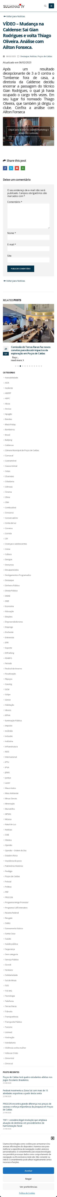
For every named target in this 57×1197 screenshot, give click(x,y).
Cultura (8, 544)
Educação (9, 601)
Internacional (11, 747)
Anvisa (8, 398)
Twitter (11, 168)
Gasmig (8, 674)
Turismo (8, 1017)
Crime (7, 539)
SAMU (7, 913)
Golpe (8, 684)
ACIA (7, 372)
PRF (6, 882)
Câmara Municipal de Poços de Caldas (22, 440)
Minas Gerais (11, 788)
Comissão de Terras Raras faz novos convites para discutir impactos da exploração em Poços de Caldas (28, 1085)
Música (8, 809)
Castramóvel (10, 450)
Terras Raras (11, 996)
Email (17, 168)
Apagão (8, 404)
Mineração (10, 793)
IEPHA (7, 705)
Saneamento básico (14, 918)
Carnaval (9, 445)
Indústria (9, 731)
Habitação (9, 695)
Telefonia (9, 991)
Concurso (9, 502)
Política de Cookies (27, 1193)
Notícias (33, 56)
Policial (8, 871)
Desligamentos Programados (18, 565)
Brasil (7, 425)
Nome (11, 233)
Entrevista (9, 627)
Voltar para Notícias (15, 16)
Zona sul (9, 1053)
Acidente (9, 378)
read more (17, 350)
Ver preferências (28, 1186)
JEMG (7, 762)
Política (8, 876)
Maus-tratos (10, 778)
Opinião (8, 835)
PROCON (9, 887)
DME (7, 591)
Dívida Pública (11, 580)
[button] (52, 1138)
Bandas (8, 409)
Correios (9, 518)
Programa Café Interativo (16, 897)
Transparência (11, 1006)
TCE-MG (8, 980)
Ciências (9, 476)
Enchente (9, 622)
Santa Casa (10, 923)
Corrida (8, 523)
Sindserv (9, 960)
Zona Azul (9, 1048)
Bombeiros (10, 419)
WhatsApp (23, 168)
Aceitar (28, 1170)
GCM (7, 679)
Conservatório (11, 508)
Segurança (10, 939)
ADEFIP (8, 383)
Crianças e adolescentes (16, 534)
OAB (7, 825)
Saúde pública (11, 934)
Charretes (9, 466)
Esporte (8, 638)
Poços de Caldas (45, 56)
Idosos (8, 700)
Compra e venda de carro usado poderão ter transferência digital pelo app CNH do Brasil (31, 340)
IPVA (7, 757)
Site (9, 255)
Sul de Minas (11, 970)
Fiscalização (10, 663)
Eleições (8, 606)
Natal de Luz (10, 814)
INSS (7, 741)
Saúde (8, 929)
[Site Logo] (14, 6)
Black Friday (10, 414)
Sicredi (8, 954)
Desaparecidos (12, 560)
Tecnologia (10, 986)
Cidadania (9, 471)
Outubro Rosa (11, 845)
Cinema (8, 482)
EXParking (9, 643)
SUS (7, 975)
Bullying (8, 430)
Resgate (8, 908)
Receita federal (12, 902)
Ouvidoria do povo (13, 851)
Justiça (8, 767)
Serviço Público (12, 949)
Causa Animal (11, 456)
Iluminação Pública (13, 710)
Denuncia (9, 554)
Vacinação (9, 1027)
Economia (9, 596)
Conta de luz (10, 513)
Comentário (14, 201)
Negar (28, 1178)
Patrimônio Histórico (14, 856)
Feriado (8, 653)
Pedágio (8, 861)
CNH (7, 492)
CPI (6, 528)
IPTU (7, 752)
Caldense (9, 435)
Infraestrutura (11, 736)
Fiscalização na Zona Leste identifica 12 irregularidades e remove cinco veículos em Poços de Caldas (28, 1113)
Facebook (5, 168)
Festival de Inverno (13, 658)
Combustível (10, 497)
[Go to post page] (28, 318)
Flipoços (8, 669)
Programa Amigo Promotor (16, 892)
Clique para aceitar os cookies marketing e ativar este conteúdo (28, 131)
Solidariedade (11, 965)
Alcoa (7, 393)
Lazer (7, 773)
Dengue (8, 549)
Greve (8, 689)
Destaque (24, 56)
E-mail (11, 244)
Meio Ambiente (11, 783)
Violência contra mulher (15, 1038)
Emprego (9, 617)
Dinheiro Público (12, 575)
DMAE (7, 586)
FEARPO (8, 648)
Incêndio (9, 721)
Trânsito (8, 1001)
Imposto (8, 715)
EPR (6, 632)
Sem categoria (11, 944)
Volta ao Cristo (11, 1043)
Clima (7, 487)
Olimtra (8, 830)
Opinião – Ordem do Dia (15, 840)
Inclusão (9, 726)
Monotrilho (10, 799)
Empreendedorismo (14, 611)
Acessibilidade (11, 367)
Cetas (7, 461)
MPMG (8, 804)
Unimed (8, 1022)
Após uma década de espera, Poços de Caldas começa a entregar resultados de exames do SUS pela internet (26, 1070)
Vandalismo (10, 1032)
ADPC (7, 388)
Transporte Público (13, 1012)
